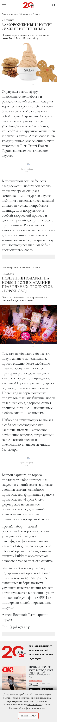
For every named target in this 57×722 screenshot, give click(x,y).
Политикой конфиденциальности (26, 707)
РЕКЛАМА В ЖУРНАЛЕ (41, 654)
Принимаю (28, 715)
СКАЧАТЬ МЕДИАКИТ (40, 646)
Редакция (35, 659)
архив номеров (35, 680)
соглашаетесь (34, 704)
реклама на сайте (40, 650)
